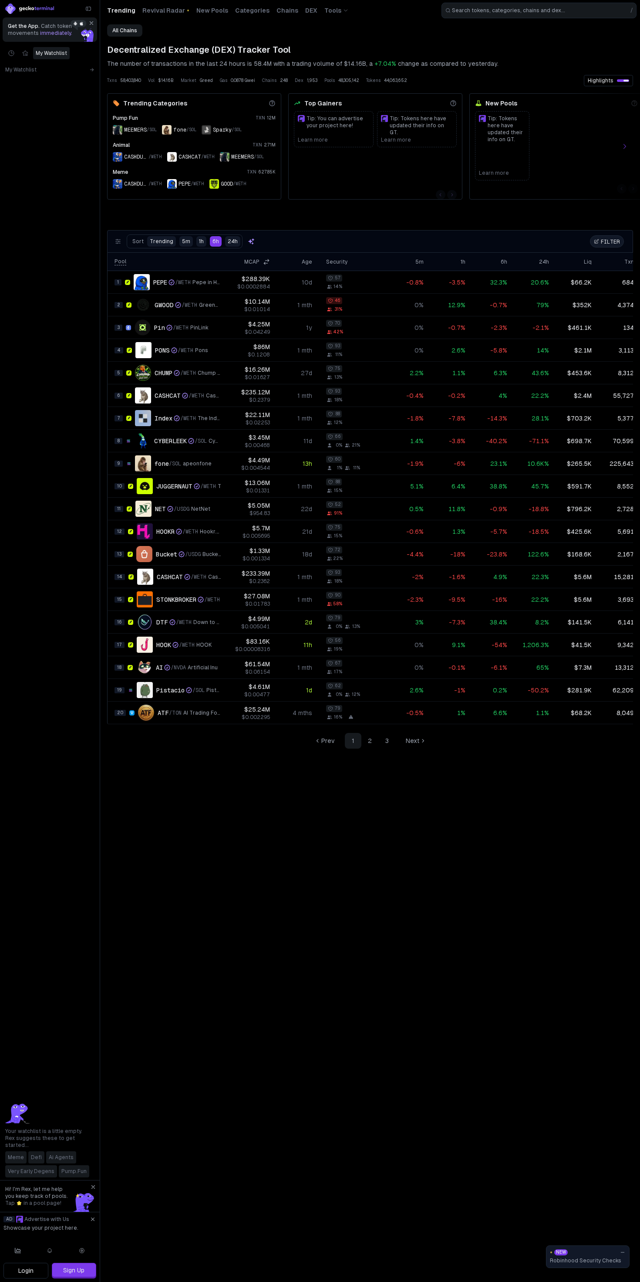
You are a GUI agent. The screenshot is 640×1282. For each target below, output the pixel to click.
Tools (332, 10)
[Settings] (81, 1250)
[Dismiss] (91, 23)
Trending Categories (155, 103)
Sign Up (73, 1270)
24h (233, 241)
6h (215, 241)
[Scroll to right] (629, 146)
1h (201, 241)
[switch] (623, 80)
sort (152, 241)
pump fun (125, 118)
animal (121, 145)
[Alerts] (50, 1250)
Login (26, 1270)
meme (120, 172)
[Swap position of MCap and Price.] (266, 261)
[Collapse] (88, 9)
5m (186, 241)
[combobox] (539, 10)
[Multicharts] (17, 1250)
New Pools (501, 103)
